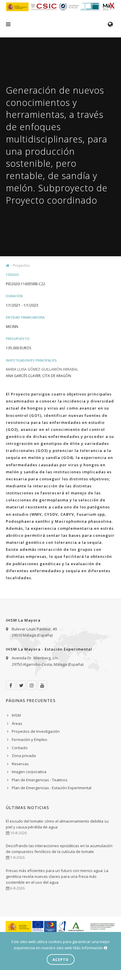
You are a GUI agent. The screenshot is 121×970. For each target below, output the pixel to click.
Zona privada (24, 755)
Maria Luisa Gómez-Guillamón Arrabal (42, 369)
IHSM (16, 715)
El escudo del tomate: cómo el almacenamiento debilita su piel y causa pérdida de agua (57, 824)
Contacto (20, 747)
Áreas (17, 723)
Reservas (20, 763)
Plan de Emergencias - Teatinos (40, 779)
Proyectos (21, 265)
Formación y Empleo (29, 739)
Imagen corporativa (29, 771)
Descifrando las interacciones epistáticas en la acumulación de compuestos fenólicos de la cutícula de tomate (59, 848)
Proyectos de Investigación (36, 731)
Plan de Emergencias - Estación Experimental (51, 787)
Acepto (61, 959)
